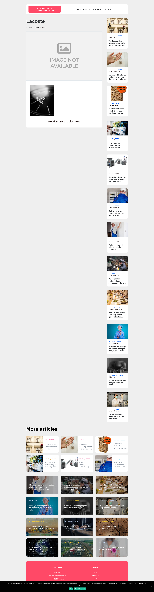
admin (44, 27)
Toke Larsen (113, 37)
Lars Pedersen (114, 105)
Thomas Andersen (115, 309)
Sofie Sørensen (114, 275)
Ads (79, 9)
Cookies (97, 9)
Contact (107, 9)
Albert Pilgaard (114, 241)
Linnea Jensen (114, 174)
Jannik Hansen (114, 140)
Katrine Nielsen (114, 343)
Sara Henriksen (114, 207)
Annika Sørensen (114, 71)
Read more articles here (64, 121)
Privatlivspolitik (80, 589)
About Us (87, 9)
